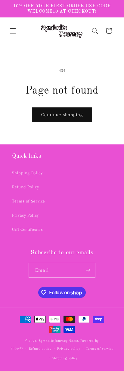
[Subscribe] (88, 270)
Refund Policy (25, 186)
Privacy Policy (25, 215)
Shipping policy (65, 358)
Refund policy (40, 349)
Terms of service (99, 349)
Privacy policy (68, 349)
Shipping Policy (27, 172)
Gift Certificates (27, 229)
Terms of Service (28, 201)
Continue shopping (62, 114)
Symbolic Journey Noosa (59, 341)
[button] (13, 31)
